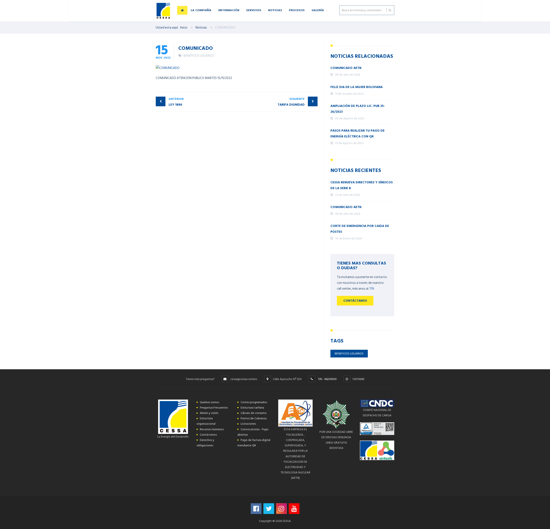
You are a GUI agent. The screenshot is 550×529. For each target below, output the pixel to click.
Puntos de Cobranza (254, 418)
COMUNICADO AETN (345, 68)
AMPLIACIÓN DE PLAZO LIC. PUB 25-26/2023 (357, 108)
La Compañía (201, 10)
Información (228, 10)
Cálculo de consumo (254, 412)
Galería (318, 10)
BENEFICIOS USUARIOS (198, 55)
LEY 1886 (176, 101)
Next (308, 61)
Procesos (297, 10)
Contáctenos (208, 434)
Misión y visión (209, 412)
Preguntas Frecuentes (214, 407)
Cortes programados (254, 402)
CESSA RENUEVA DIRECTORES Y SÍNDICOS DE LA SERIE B (361, 185)
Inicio (183, 27)
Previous (295, 61)
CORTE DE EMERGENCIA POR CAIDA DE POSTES (359, 228)
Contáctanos (355, 300)
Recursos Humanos (212, 429)
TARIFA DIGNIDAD (291, 101)
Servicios (253, 10)
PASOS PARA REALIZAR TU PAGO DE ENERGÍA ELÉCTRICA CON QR (357, 133)
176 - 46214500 (327, 379)
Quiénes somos (209, 402)
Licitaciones (248, 423)
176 (372, 288)
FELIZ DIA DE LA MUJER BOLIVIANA (356, 87)
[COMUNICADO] (237, 68)
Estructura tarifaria (252, 407)
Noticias (275, 10)
